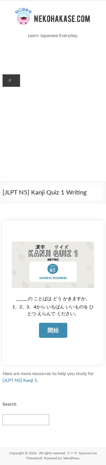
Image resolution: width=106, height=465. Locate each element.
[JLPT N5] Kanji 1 (20, 380)
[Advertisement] (53, 134)
